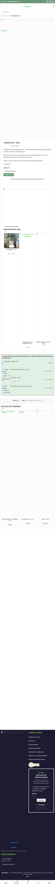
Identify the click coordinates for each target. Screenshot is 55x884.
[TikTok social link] (53, 2)
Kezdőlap (2, 15)
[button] (26, 339)
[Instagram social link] (50, 2)
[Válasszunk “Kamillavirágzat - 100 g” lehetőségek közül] (10, 246)
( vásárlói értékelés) (14, 146)
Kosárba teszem (8, 174)
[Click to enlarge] (3, 135)
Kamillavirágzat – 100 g (11, 249)
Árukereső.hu (13, 847)
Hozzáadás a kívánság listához (11, 226)
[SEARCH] (52, 11)
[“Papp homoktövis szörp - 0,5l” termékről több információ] (26, 516)
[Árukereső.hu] (14, 843)
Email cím (34, 793)
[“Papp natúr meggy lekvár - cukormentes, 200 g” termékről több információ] (8, 516)
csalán (26, 400)
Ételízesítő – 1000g (45, 519)
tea (41, 400)
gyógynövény (35, 400)
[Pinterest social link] (45, 808)
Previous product (50, 15)
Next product (53, 15)
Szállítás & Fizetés (34, 737)
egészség (30, 400)
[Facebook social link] (47, 2)
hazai (39, 400)
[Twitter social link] (40, 808)
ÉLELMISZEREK (7, 15)
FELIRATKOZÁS (41, 800)
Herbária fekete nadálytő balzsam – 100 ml (43, 342)
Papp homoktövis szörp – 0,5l (27, 519)
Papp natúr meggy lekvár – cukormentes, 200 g (10, 519)
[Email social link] (43, 808)
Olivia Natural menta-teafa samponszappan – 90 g (27, 342)
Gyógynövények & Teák (15, 15)
